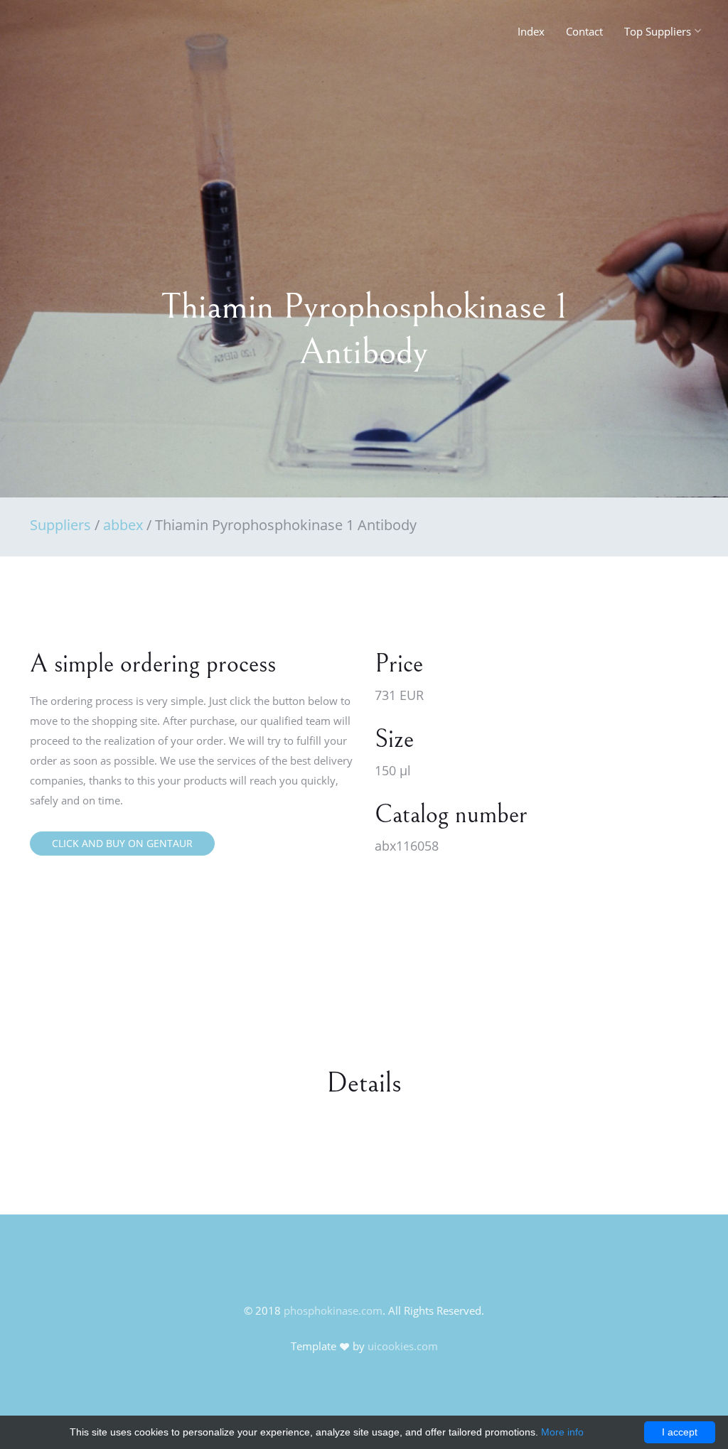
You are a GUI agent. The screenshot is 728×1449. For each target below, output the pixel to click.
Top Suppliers (657, 31)
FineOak (60, 35)
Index (531, 31)
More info (562, 1432)
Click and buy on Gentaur (122, 843)
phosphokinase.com (333, 1310)
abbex (123, 524)
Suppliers (60, 524)
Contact (584, 31)
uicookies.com (403, 1346)
